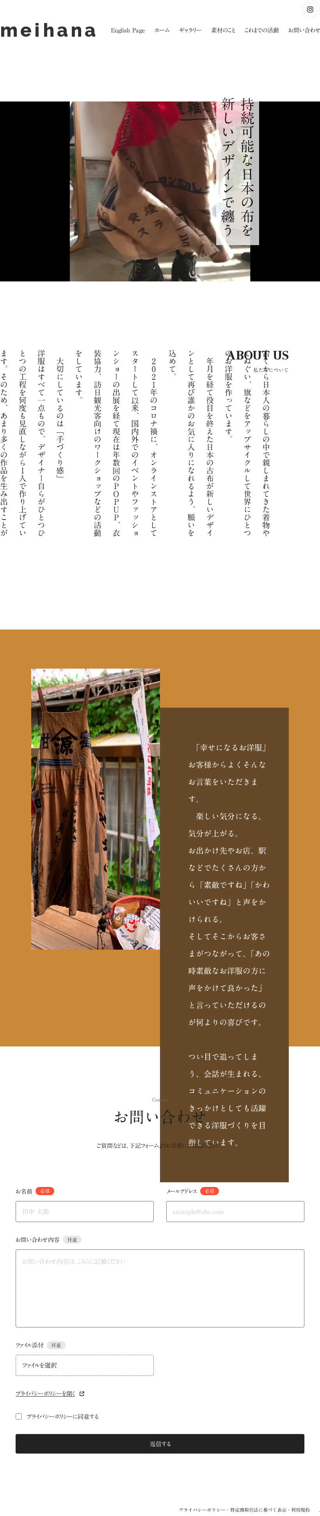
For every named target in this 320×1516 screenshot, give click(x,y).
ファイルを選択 (39, 1365)
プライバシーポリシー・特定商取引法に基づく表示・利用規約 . (249, 1509)
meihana (53, 30)
